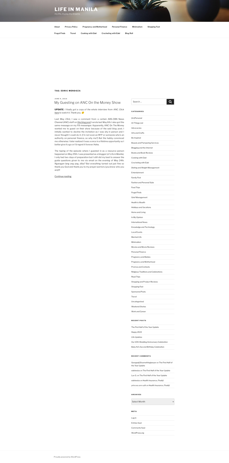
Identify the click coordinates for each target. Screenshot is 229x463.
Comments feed (138, 428)
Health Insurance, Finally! (153, 380)
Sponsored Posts (138, 292)
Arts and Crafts (137, 133)
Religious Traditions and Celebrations (146, 272)
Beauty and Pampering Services (145, 143)
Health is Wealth (138, 202)
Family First (136, 177)
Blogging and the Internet (142, 148)
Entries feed (136, 423)
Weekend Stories (138, 306)
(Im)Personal (136, 118)
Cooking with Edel (89, 33)
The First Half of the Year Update (145, 327)
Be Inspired (136, 138)
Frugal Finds (59, 33)
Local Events (136, 232)
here (57, 112)
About (57, 27)
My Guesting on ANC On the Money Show (87, 102)
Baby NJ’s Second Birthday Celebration (147, 347)
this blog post (84, 122)
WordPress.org (137, 433)
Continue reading (63, 176)
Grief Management (139, 197)
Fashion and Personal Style (142, 182)
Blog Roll (129, 33)
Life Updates (136, 337)
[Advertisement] (114, 57)
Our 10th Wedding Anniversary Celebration (149, 342)
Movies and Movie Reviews (142, 247)
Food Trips (135, 187)
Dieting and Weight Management (145, 167)
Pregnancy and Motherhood (95, 27)
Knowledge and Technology (143, 227)
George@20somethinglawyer (143, 362)
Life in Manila (76, 9)
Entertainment (137, 172)
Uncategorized (137, 301)
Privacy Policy (71, 27)
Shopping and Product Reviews (144, 282)
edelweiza (135, 370)
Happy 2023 (136, 332)
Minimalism (137, 27)
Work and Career (138, 311)
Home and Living (138, 212)
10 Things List (137, 123)
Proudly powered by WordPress (67, 457)
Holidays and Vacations (141, 207)
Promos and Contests (140, 267)
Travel (73, 33)
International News (139, 222)
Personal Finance (119, 27)
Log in (133, 418)
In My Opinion (137, 217)
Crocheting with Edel (111, 33)
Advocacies (136, 128)
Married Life (136, 237)
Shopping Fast (153, 27)
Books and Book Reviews (142, 153)
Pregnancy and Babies (140, 257)
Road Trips (135, 277)
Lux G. (134, 375)
